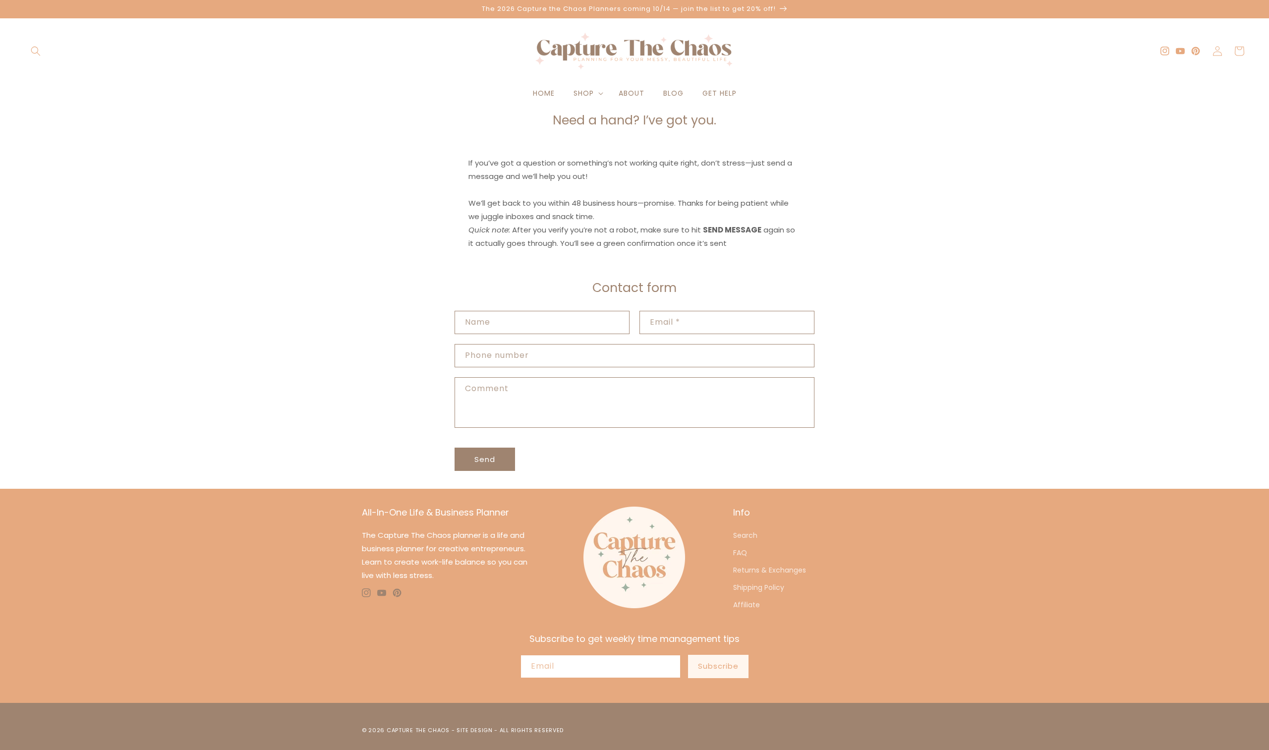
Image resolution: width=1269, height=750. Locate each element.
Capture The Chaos (418, 730)
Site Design (475, 730)
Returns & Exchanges (769, 570)
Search (745, 535)
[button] (36, 51)
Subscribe (718, 666)
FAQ (740, 553)
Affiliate (746, 605)
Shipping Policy (758, 587)
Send (484, 459)
